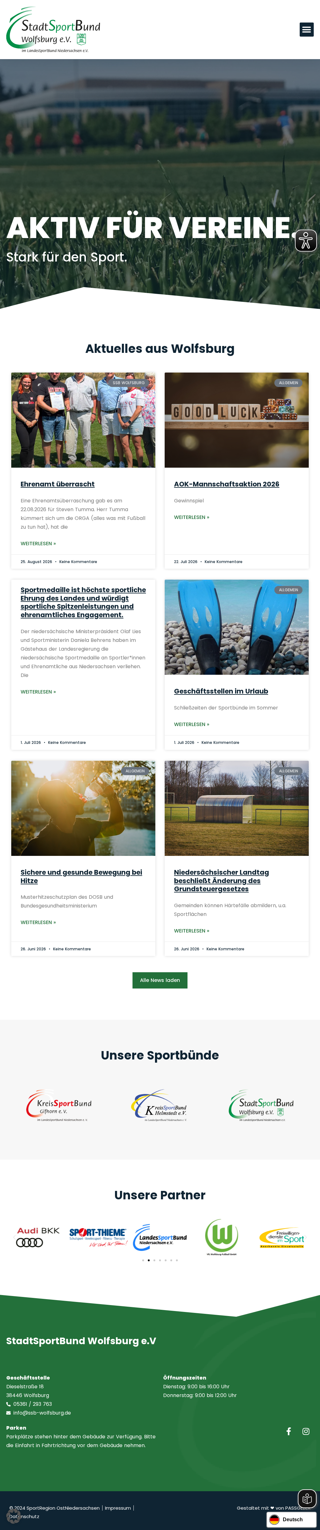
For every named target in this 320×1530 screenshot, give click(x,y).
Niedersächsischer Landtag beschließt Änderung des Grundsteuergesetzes (221, 880)
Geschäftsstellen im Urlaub (221, 691)
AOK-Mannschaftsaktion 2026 (226, 484)
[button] (307, 30)
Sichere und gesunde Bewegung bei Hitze (81, 876)
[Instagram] (306, 1431)
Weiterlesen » (38, 543)
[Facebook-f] (289, 1431)
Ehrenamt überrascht (58, 484)
